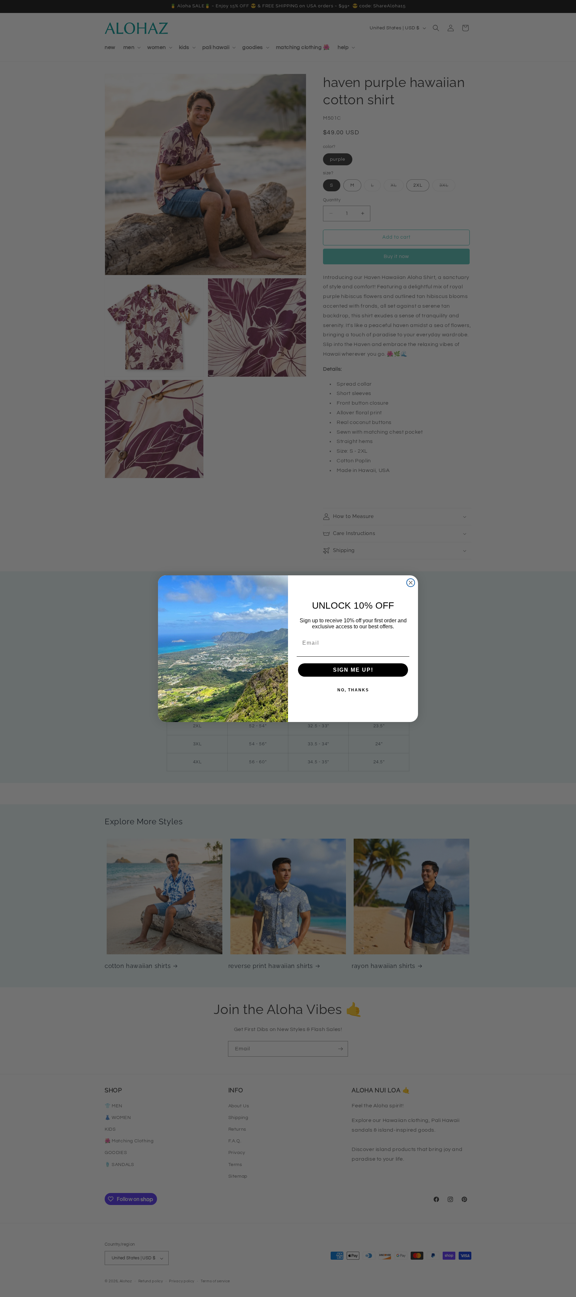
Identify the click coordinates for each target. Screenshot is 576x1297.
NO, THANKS (353, 690)
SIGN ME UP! (353, 670)
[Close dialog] (411, 583)
